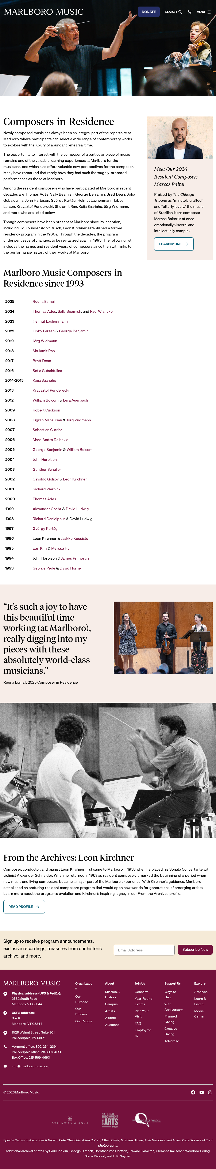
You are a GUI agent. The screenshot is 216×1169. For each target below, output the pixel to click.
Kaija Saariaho (44, 380)
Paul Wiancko (101, 311)
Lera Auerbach (75, 400)
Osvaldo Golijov (46, 479)
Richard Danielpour (49, 519)
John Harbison (45, 459)
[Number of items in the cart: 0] (189, 12)
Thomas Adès (44, 311)
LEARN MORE (170, 244)
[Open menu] (209, 12)
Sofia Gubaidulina (47, 371)
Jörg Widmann (45, 341)
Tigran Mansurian (47, 420)
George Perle (44, 568)
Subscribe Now (195, 949)
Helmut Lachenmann (50, 321)
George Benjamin (74, 331)
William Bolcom (46, 400)
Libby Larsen (44, 331)
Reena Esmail (44, 301)
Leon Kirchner (75, 479)
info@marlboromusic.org (30, 1066)
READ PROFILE (20, 906)
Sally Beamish (69, 311)
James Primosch (75, 558)
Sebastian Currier (48, 430)
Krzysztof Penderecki (51, 390)
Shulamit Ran (44, 351)
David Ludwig (77, 509)
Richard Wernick (47, 489)
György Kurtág (45, 528)
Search (171, 11)
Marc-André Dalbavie (51, 440)
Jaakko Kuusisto (74, 538)
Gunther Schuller (47, 469)
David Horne (70, 568)
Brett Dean (42, 361)
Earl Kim (40, 548)
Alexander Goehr (47, 509)
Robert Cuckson (46, 410)
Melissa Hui (60, 548)
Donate (149, 12)
